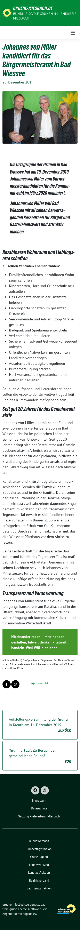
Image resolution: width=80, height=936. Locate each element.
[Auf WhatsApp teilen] (15, 684)
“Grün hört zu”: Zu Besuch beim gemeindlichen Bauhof (40, 756)
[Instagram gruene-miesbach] (45, 790)
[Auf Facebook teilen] (6, 684)
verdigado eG (28, 914)
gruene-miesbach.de (33, 8)
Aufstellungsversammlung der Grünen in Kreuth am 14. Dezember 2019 (40, 725)
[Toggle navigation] (73, 32)
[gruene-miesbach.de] (6, 12)
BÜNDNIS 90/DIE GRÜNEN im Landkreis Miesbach (44, 16)
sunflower (34, 909)
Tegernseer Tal (38, 683)
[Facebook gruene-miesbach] (35, 790)
